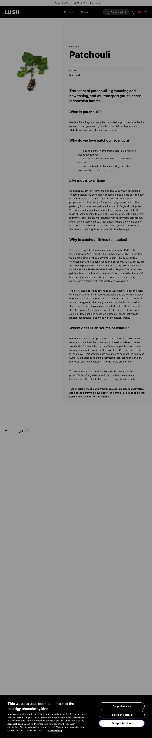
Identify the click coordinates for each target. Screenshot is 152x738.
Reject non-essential (122, 714)
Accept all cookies (122, 723)
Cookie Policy (55, 730)
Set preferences (122, 706)
